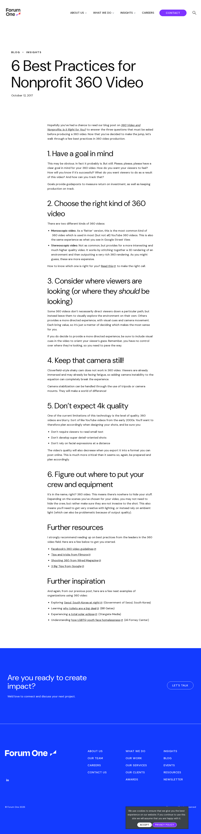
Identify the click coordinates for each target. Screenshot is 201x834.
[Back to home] (31, 756)
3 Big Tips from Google (66, 566)
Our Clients (135, 772)
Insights (126, 13)
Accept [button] (144, 824)
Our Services (136, 765)
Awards (132, 779)
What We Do (102, 13)
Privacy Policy (164, 824)
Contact (173, 13)
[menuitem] (81, 13)
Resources (172, 772)
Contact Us (97, 772)
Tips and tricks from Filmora (69, 554)
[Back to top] (195, 826)
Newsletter (173, 779)
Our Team (95, 758)
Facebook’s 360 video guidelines (72, 549)
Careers (148, 13)
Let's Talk (180, 685)
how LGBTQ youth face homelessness (95, 620)
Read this (107, 266)
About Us (77, 13)
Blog (168, 758)
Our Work (134, 758)
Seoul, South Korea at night (82, 602)
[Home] (13, 15)
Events (169, 765)
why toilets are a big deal (79, 608)
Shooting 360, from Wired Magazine (74, 560)
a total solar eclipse (82, 614)
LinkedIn (7, 780)
